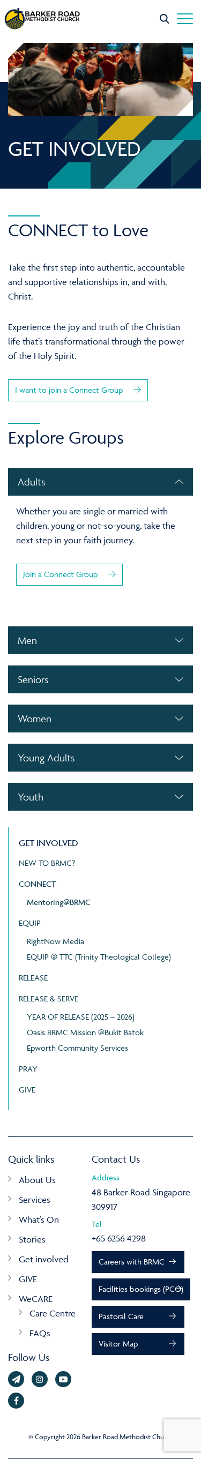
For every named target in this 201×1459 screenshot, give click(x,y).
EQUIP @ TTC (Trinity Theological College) (99, 957)
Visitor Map (118, 1343)
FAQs (39, 1333)
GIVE (27, 1089)
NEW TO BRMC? (47, 863)
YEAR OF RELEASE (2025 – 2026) (81, 1017)
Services (34, 1199)
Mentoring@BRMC (59, 902)
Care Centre (52, 1313)
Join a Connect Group (60, 574)
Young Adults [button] (46, 757)
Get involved (44, 1259)
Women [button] (34, 718)
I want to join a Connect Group (69, 390)
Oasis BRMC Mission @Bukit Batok (85, 1032)
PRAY (28, 1069)
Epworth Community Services (77, 1048)
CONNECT (37, 884)
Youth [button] (30, 796)
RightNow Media (55, 941)
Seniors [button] (33, 679)
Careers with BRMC (132, 1261)
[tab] (100, 482)
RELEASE (33, 977)
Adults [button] (31, 481)
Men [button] (27, 640)
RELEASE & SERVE (48, 998)
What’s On (39, 1219)
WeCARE (36, 1298)
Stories (32, 1239)
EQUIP (30, 923)
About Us (37, 1179)
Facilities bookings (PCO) (141, 1289)
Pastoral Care (121, 1316)
